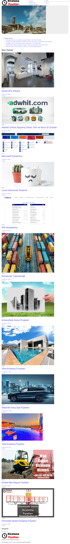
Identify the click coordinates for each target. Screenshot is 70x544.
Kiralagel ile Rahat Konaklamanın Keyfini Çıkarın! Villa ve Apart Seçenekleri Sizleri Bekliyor (29, 41)
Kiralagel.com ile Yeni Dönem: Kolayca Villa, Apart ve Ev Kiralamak (23, 43)
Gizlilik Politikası (33, 4)
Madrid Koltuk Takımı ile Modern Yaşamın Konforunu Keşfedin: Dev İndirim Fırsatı (27, 45)
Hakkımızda (32, 2)
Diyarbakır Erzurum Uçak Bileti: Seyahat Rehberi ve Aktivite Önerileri (23, 40)
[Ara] (46, 3)
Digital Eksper (12, 542)
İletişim (31, 1)
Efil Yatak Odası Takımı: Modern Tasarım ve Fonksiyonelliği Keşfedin (23, 46)
